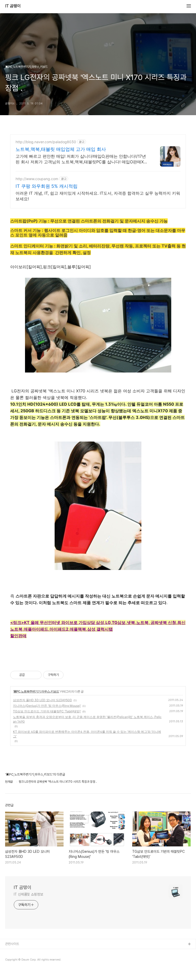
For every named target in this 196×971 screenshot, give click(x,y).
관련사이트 (12, 944)
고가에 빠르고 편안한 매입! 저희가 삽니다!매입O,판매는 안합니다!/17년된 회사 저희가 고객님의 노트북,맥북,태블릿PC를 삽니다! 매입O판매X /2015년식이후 (81, 159)
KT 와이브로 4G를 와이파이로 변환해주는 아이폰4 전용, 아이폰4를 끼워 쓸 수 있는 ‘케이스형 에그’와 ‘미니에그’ (87, 734)
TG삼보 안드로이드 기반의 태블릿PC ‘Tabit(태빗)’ (47, 711)
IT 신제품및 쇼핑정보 (28, 894)
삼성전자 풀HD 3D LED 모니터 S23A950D (42, 700)
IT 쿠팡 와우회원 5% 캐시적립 (47, 186)
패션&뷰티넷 (13, 961)
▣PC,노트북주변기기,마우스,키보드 (36, 691)
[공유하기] (29, 675)
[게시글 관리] (36, 675)
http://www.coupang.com (37, 179)
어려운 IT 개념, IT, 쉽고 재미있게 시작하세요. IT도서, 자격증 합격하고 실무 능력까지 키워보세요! (98, 196)
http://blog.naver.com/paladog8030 (46, 142)
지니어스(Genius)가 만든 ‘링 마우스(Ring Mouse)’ (47, 706)
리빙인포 (11, 952)
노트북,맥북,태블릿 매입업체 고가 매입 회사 (61, 149)
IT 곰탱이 (13, 6)
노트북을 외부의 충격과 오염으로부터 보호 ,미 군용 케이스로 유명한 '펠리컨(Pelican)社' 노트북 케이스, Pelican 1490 (87, 719)
